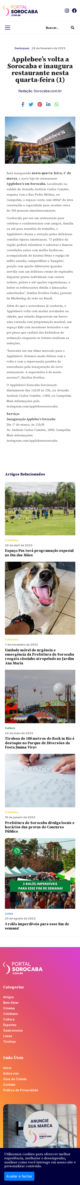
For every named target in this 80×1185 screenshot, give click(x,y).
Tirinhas (9, 1041)
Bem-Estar (11, 1002)
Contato (9, 1084)
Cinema (9, 1008)
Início (7, 1068)
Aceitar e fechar (19, 1176)
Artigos (8, 997)
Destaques (22, 48)
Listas (7, 1036)
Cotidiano (10, 1014)
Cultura (9, 1019)
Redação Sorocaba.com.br (40, 91)
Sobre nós (11, 1073)
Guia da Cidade (15, 1079)
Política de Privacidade (20, 1090)
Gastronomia (13, 1030)
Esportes (9, 1025)
